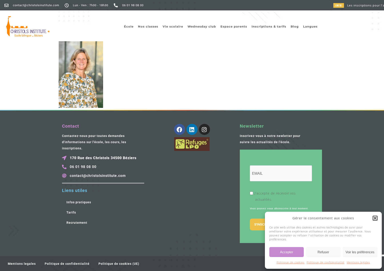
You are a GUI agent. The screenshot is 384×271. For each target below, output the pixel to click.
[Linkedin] (192, 129)
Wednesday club (202, 26)
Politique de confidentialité (325, 262)
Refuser (323, 252)
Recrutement (76, 222)
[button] (375, 218)
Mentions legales (358, 262)
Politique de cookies (290, 262)
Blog (295, 26)
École (129, 26)
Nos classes (148, 26)
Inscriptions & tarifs (269, 26)
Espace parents (233, 26)
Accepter (286, 252)
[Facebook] (179, 129)
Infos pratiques (78, 202)
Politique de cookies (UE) (118, 263)
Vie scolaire (173, 26)
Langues (310, 26)
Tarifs (71, 212)
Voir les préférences (360, 252)
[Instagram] (204, 129)
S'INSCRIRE (263, 224)
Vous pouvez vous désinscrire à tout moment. (279, 208)
